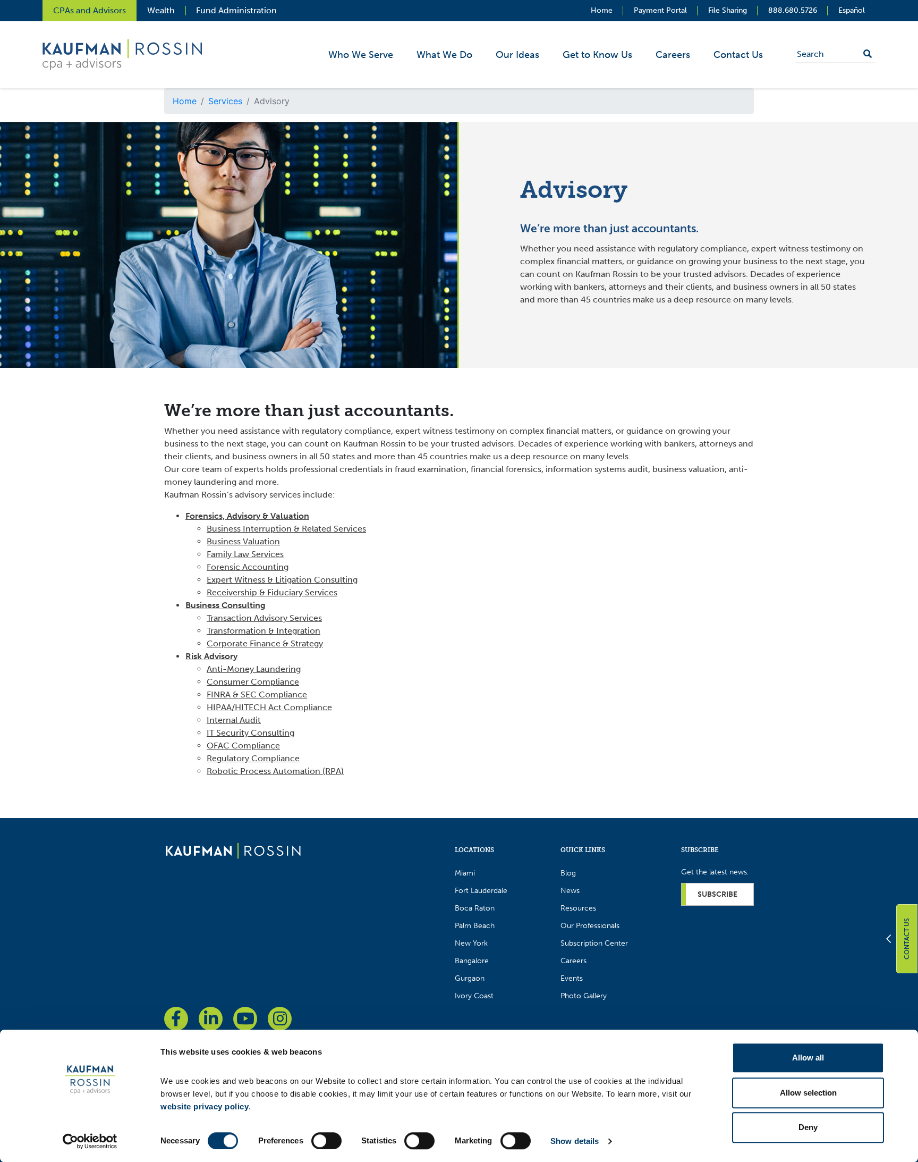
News (570, 890)
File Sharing (727, 10)
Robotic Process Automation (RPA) (275, 771)
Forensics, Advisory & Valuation (247, 516)
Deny (808, 1127)
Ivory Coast (474, 995)
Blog (568, 873)
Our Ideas (517, 55)
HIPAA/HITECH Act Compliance (269, 707)
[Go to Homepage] (122, 54)
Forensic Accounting (247, 567)
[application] (552, 54)
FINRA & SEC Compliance (257, 694)
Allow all (808, 1057)
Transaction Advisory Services (264, 618)
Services (225, 101)
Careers (673, 55)
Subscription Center (594, 943)
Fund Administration (236, 10)
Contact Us (738, 55)
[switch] (326, 1140)
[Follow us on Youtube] (245, 1019)
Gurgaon (469, 978)
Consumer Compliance (253, 682)
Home (602, 10)
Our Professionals (589, 925)
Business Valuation (243, 541)
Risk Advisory (211, 656)
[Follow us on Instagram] (280, 1019)
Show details (574, 1141)
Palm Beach (475, 925)
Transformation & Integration (263, 631)
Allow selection (808, 1092)
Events (571, 978)
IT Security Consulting (250, 733)
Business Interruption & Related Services (286, 529)
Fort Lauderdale (481, 890)
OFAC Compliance (243, 745)
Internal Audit (234, 720)
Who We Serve (360, 55)
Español (851, 10)
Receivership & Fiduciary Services (272, 592)
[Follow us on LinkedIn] (211, 1019)
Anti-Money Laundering (254, 669)
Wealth (161, 10)
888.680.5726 (792, 10)
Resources (578, 908)
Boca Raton (475, 908)
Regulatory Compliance (253, 758)
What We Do (444, 55)
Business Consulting (225, 605)
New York (471, 943)
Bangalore (472, 960)
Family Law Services (245, 554)
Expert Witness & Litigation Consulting (282, 580)
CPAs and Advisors (89, 10)
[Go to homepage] (233, 850)
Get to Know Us (597, 55)
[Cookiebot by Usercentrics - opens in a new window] (90, 1141)
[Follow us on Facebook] (176, 1019)
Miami (465, 873)
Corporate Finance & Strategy (265, 643)
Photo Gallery (583, 995)
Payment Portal (660, 10)
